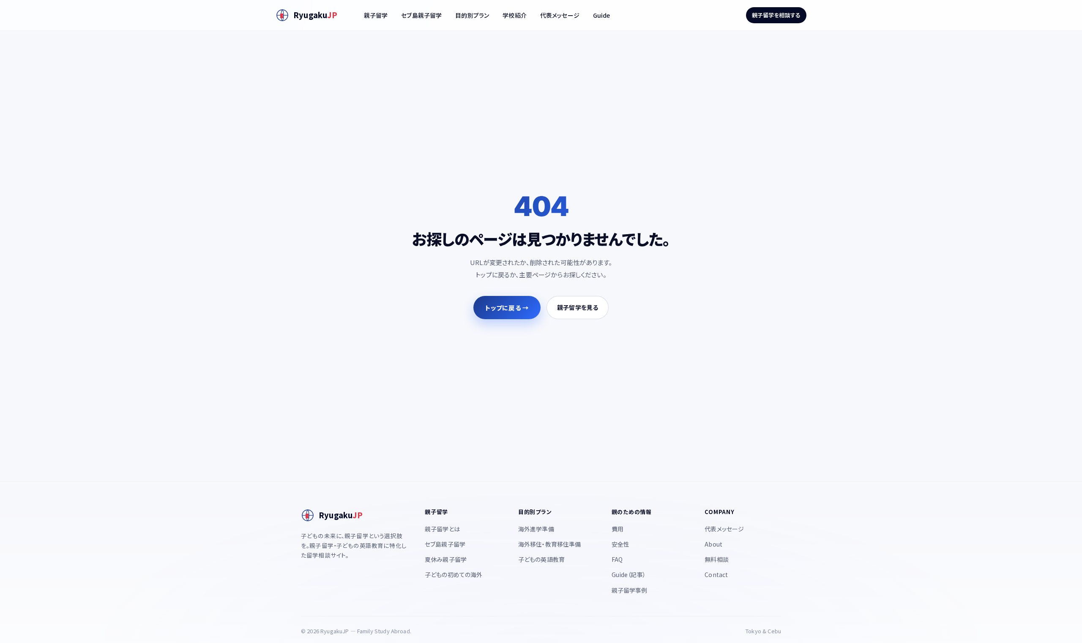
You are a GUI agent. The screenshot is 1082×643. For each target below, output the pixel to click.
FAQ (617, 559)
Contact (716, 574)
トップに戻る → (507, 307)
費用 (617, 529)
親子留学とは (442, 529)
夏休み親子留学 (446, 559)
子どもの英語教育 (541, 559)
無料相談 (717, 559)
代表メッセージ (559, 15)
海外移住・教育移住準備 (549, 544)
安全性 (620, 544)
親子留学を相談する (776, 15)
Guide (601, 15)
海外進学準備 (536, 529)
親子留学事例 (630, 590)
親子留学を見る (577, 307)
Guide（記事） (629, 574)
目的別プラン (472, 15)
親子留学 (376, 15)
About (713, 544)
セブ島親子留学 (421, 15)
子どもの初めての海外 (454, 574)
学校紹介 (515, 15)
